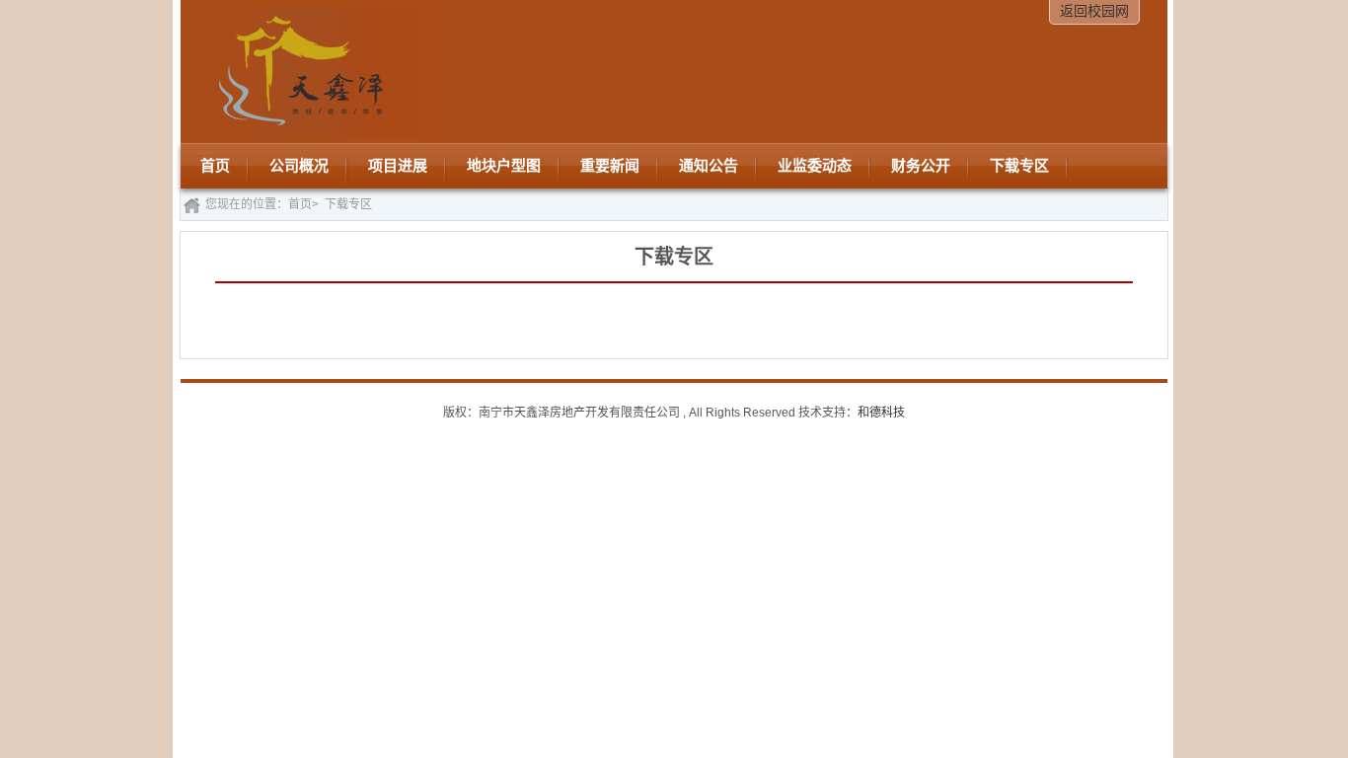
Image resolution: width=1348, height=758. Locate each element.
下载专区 (348, 204)
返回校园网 (1094, 11)
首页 (300, 204)
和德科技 (881, 412)
